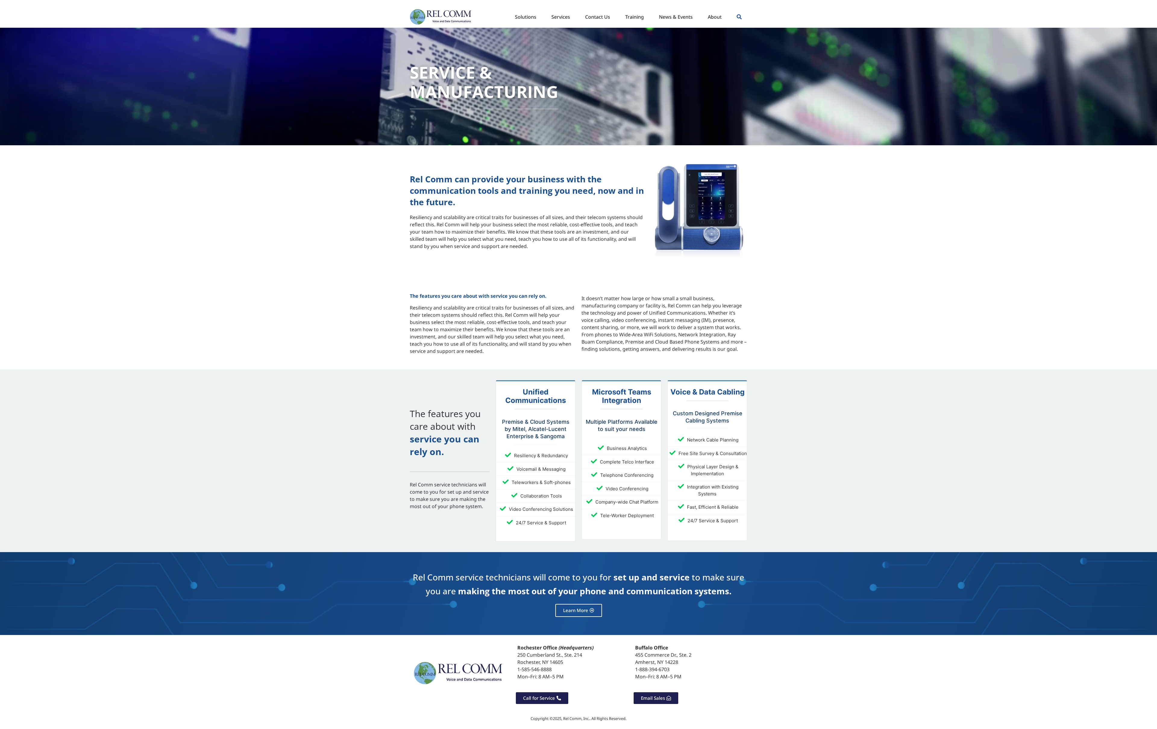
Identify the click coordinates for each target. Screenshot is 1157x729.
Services (560, 17)
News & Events (676, 17)
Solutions (525, 17)
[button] (739, 17)
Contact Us (597, 17)
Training (634, 17)
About (715, 17)
